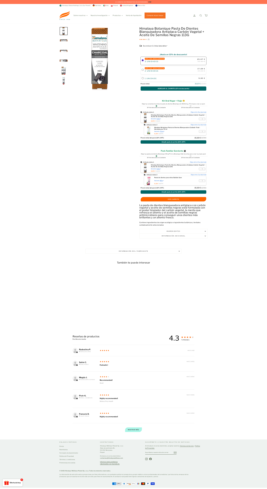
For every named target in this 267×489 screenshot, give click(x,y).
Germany (98, 5)
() (173, 88)
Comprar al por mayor (155, 15)
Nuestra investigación (99, 15)
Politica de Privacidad (66, 456)
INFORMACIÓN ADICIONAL (173, 236)
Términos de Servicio (187, 446)
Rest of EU (141, 5)
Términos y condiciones (67, 459)
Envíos (61, 446)
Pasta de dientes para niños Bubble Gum (168, 177)
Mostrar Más (133, 429)
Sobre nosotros (80, 15)
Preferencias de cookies (67, 463)
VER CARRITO (173, 199)
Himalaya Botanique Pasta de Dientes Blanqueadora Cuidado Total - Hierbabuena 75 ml (177, 128)
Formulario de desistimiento (68, 453)
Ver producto (67, 322)
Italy (107, 5)
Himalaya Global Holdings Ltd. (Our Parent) (76, 5)
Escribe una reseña (79, 339)
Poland (115, 5)
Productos (117, 15)
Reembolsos (63, 449)
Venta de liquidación (134, 15)
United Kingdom (128, 5)
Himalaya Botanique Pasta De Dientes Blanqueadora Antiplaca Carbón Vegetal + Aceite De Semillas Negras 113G (178, 115)
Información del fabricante (133, 251)
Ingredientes (173, 231)
